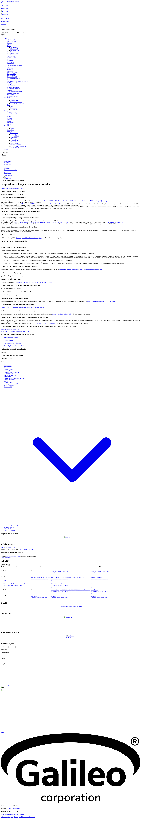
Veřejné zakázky (11, 74)
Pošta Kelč (10, 60)
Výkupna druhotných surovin (14, 65)
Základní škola (14, 47)
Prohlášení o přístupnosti (7, 817)
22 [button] (51, 587)
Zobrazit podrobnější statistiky (8, 685)
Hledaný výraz (20, 32)
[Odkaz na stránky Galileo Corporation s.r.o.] (70, 803)
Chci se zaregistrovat (6, 557)
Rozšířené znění (13, 188)
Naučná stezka (14, 133)
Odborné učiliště (14, 50)
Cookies (16, 817)
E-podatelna (10, 71)
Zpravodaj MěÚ (11, 90)
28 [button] (31, 594)
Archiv (12, 128)
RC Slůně (9, 118)
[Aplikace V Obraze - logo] (8, 547)
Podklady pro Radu (15, 109)
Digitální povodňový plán (13, 78)
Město (5, 38)
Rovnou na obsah (5, 1)
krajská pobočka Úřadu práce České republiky (43, 323)
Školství (9, 46)
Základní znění (4, 188)
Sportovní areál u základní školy (18, 146)
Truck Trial (53, 596)
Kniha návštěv (11, 62)
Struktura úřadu (11, 69)
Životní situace (11, 85)
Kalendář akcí (10, 130)
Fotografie (13, 134)
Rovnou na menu (14, 1)
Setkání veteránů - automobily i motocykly (62, 577)
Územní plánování (12, 77)
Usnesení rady (14, 108)
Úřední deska (10, 68)
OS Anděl (9, 124)
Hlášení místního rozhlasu (13, 88)
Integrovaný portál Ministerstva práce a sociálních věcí (15, 331)
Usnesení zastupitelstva (16, 102)
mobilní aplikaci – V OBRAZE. (28, 549)
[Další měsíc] (9, 565)
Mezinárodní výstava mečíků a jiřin (60, 571)
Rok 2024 (16, 136)
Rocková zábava (55, 590)
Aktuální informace (15, 113)
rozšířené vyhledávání (6, 35)
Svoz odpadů (10, 94)
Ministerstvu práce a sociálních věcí (61, 314)
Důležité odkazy (11, 57)
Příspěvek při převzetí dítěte (11, 337)
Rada (8, 105)
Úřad (5, 66)
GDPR (9, 84)
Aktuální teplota (14, 141)
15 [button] (51, 581)
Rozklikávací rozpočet (13, 93)
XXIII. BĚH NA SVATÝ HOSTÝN (69, 590)
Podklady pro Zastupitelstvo (17, 103)
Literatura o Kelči (11, 41)
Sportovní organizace (15, 144)
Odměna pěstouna (8, 340)
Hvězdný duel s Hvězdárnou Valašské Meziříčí (16, 583)
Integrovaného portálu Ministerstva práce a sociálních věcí (102, 301)
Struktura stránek (13, 814)
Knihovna (9, 43)
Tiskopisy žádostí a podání (14, 87)
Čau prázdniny (94, 590)
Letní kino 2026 (35, 577)
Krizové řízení (11, 80)
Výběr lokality (4, 647)
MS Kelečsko (10, 122)
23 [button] (91, 587)
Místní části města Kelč (13, 40)
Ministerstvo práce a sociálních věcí (115, 222)
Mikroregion (10, 63)
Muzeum (9, 44)
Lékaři (9, 59)
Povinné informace (12, 72)
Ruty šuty (9, 119)
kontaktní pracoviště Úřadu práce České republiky (29, 238)
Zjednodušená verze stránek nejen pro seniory (70, 606)
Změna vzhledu (5, 814)
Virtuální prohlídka (15, 139)
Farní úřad (9, 52)
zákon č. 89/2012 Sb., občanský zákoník (53, 201)
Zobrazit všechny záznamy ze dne (59, 572)
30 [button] (91, 594)
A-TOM (9, 116)
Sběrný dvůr (10, 54)
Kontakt (6, 149)
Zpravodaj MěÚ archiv (16, 91)
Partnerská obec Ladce (13, 53)
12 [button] (5, 581)
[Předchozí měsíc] (1, 565)
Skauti (8, 115)
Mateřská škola (14, 49)
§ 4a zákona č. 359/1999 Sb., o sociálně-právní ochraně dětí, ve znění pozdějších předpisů (44, 203)
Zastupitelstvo (10, 99)
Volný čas (9, 131)
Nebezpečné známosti (56, 583)
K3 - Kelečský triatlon (84, 590)
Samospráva (7, 97)
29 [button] (51, 594)
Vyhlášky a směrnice (12, 82)
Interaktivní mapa (14, 140)
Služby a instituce (8, 110)
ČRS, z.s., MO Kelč (12, 112)
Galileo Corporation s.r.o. (14, 808)
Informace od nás (14, 147)
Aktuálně (6, 125)
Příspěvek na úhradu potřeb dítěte (12, 343)
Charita (9, 121)
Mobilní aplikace (14, 143)
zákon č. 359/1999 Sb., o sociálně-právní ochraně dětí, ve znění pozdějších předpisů (86, 201)
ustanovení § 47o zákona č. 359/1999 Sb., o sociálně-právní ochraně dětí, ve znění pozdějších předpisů (41, 222)
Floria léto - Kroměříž (44, 577)
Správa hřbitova (11, 56)
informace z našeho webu (13, 556)
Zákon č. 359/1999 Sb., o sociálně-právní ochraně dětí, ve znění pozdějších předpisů (22, 307)
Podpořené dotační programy (14, 75)
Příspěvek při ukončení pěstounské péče (14, 346)
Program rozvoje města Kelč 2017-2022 (17, 81)
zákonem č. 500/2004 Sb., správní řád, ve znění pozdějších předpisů (34, 282)
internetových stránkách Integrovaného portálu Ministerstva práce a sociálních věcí (80, 269)
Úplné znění (20, 188)
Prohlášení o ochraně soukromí (27, 817)
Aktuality (9, 127)
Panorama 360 (14, 137)
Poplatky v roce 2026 (12, 96)
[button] (72, 524)
